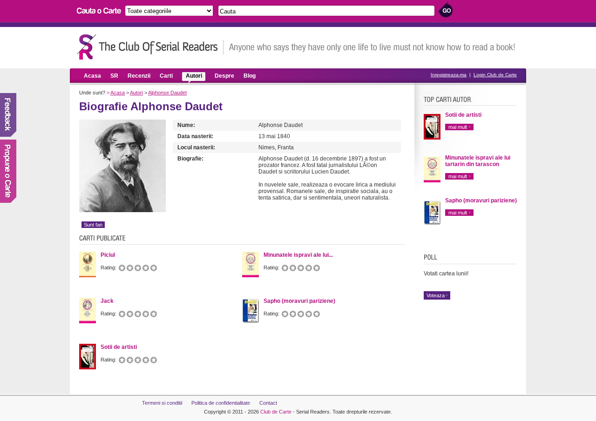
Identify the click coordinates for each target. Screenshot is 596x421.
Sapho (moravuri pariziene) (481, 200)
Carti (166, 76)
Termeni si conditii (162, 403)
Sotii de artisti (463, 115)
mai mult (457, 127)
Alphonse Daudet (167, 92)
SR (114, 76)
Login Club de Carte (495, 74)
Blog (250, 76)
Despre (224, 76)
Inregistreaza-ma (449, 74)
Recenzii (139, 76)
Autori (194, 76)
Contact (268, 403)
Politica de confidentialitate (220, 403)
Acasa (92, 76)
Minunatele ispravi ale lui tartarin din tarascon (477, 160)
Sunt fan (93, 224)
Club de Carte (275, 411)
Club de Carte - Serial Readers (150, 47)
